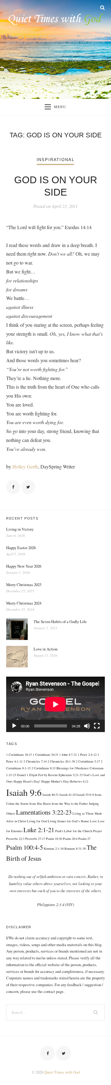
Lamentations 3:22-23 (44, 812)
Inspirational (56, 159)
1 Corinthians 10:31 (45, 754)
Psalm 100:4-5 (24, 847)
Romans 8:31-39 (75, 848)
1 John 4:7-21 (68, 754)
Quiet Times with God (62, 1072)
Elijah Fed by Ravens (43, 775)
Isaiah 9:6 (24, 792)
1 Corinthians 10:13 (19, 754)
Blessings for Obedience (72, 768)
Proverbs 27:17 (35, 838)
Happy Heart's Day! (27, 781)
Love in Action (45, 649)
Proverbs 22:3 (15, 838)
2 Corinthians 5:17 (88, 761)
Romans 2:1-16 (54, 848)
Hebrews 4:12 (79, 781)
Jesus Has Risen (40, 803)
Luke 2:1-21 (38, 829)
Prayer (97, 831)
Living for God (37, 821)
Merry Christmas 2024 (23, 603)
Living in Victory (20, 529)
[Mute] (87, 726)
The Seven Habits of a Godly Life (60, 621)
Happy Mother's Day (55, 781)
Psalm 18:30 (54, 838)
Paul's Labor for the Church (73, 831)
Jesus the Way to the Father (69, 803)
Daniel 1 (22, 775)
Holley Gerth (25, 466)
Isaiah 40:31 (51, 794)
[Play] (14, 726)
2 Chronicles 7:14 (35, 761)
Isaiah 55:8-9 (85, 794)
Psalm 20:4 (70, 838)
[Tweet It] (28, 487)
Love (93, 821)
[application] (55, 704)
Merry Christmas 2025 (23, 584)
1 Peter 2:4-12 (87, 754)
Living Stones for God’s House (68, 821)
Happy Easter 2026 (21, 547)
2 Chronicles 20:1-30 (61, 761)
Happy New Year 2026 (23, 566)
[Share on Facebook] (13, 487)
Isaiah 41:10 (68, 794)
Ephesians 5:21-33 (71, 775)
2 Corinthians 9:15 (43, 768)
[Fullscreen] (97, 726)
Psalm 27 (84, 838)
